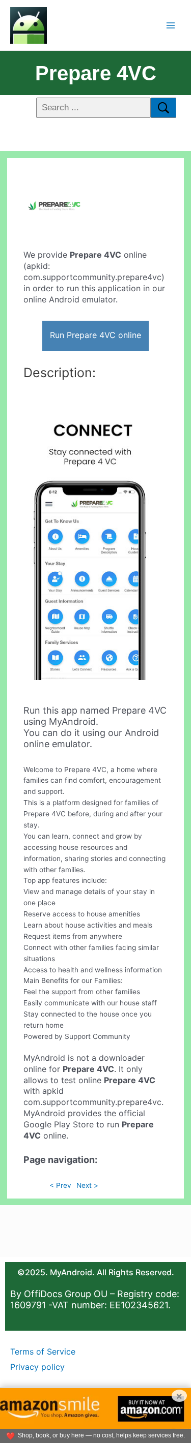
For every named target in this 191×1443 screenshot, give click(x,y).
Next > (87, 1185)
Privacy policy (37, 1367)
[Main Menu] (170, 25)
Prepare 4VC (95, 73)
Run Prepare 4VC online (95, 335)
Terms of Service (42, 1351)
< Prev (60, 1185)
